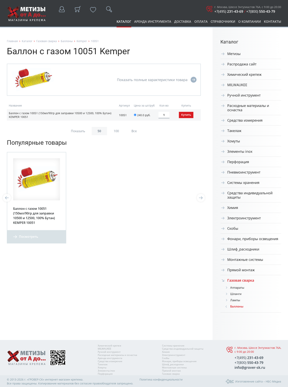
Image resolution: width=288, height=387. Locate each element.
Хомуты (233, 141)
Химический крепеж (244, 74)
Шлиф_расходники (243, 249)
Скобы (232, 228)
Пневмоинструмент (243, 172)
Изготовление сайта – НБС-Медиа (258, 381)
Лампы (235, 300)
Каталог (124, 23)
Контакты (272, 23)
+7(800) (260, 11)
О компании (249, 23)
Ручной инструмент (244, 95)
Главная (12, 41)
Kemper (82, 41)
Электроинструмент (244, 218)
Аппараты (237, 287)
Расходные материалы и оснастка (248, 107)
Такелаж (234, 130)
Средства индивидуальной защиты (250, 195)
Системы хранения (243, 182)
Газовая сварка (46, 41)
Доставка (182, 23)
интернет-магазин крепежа (63, 379)
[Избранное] (93, 10)
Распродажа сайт (241, 64)
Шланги (236, 294)
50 (99, 131)
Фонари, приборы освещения (252, 239)
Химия (232, 207)
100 (116, 131)
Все (134, 131)
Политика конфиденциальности (161, 379)
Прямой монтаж (241, 270)
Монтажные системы (245, 259)
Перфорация (238, 162)
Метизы (234, 54)
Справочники (223, 23)
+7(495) (228, 11)
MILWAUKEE (237, 85)
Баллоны (67, 41)
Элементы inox (239, 151)
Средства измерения (245, 120)
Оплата (201, 23)
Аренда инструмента (152, 23)
